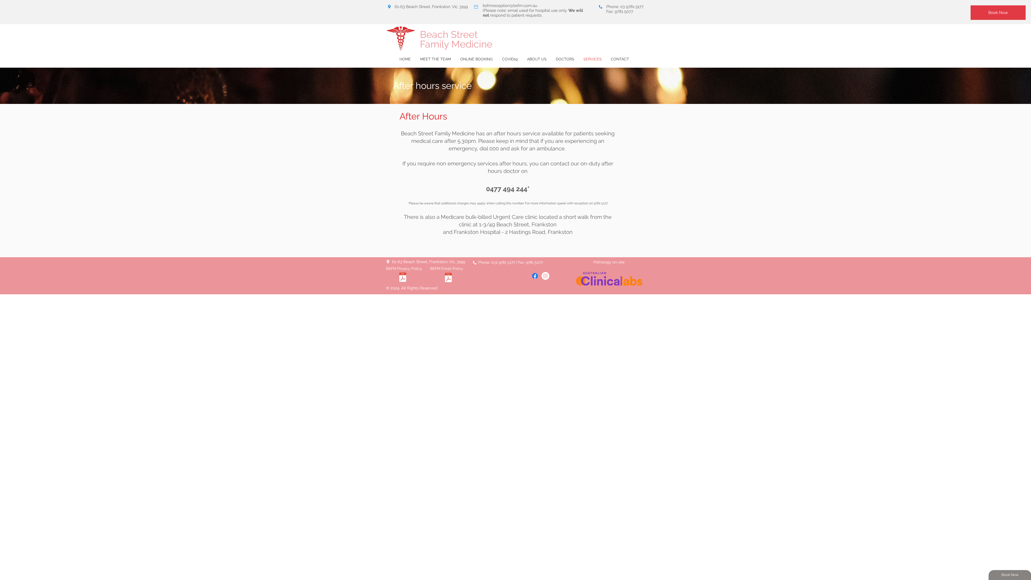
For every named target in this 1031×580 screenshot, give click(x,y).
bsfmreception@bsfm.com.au (510, 5)
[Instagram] (545, 276)
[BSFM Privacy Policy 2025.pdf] (403, 277)
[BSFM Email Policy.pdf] (448, 278)
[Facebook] (535, 276)
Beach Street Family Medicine (456, 39)
